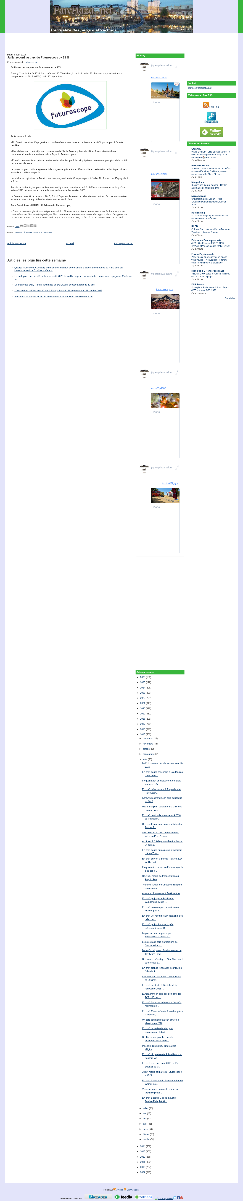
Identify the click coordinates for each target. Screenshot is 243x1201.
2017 (143, 724)
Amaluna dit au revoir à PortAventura (161, 893)
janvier (146, 1139)
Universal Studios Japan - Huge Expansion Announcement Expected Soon (208, 202)
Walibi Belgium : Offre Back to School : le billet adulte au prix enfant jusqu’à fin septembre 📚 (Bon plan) (211, 155)
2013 (143, 1151)
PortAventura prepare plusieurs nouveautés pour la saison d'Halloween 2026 (53, 296)
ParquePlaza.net (200, 165)
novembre (148, 743)
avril (145, 1123)
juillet (146, 1108)
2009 (143, 1172)
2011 (143, 1162)
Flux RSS (214, 106)
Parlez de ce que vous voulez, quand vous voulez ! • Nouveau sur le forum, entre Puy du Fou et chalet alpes (209, 260)
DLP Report (197, 284)
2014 (143, 1146)
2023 (143, 693)
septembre (148, 754)
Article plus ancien (123, 243)
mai (145, 1118)
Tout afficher (230, 298)
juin (145, 1113)
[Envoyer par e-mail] (21, 225)
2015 (143, 734)
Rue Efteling (198, 212)
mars (146, 1129)
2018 (143, 718)
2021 (143, 703)
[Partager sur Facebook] (31, 225)
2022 (143, 698)
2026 (143, 677)
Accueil (70, 243)
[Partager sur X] (28, 225)
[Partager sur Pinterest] (35, 225)
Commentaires (132, 1190)
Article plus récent (16, 243)
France (36, 232)
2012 (143, 1156)
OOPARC (196, 149)
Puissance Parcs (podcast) (206, 240)
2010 (143, 1167)
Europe (29, 232)
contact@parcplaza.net (200, 88)
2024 (143, 687)
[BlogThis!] (25, 225)
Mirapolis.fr (197, 182)
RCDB (194, 226)
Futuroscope (31, 62)
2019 (143, 713)
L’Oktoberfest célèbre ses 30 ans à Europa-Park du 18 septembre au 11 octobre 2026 (58, 290)
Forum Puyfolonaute (202, 254)
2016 (143, 729)
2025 (143, 682)
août (145, 759)
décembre (148, 738)
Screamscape (198, 196)
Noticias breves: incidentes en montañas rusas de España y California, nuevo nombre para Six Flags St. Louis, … (211, 171)
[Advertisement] (121, 41)
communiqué (19, 232)
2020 (143, 708)
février (146, 1134)
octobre (147, 749)
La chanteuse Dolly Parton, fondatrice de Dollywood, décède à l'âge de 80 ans (54, 284)
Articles (119, 1190)
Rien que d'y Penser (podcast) (207, 270)
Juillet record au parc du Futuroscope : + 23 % (38, 57)
